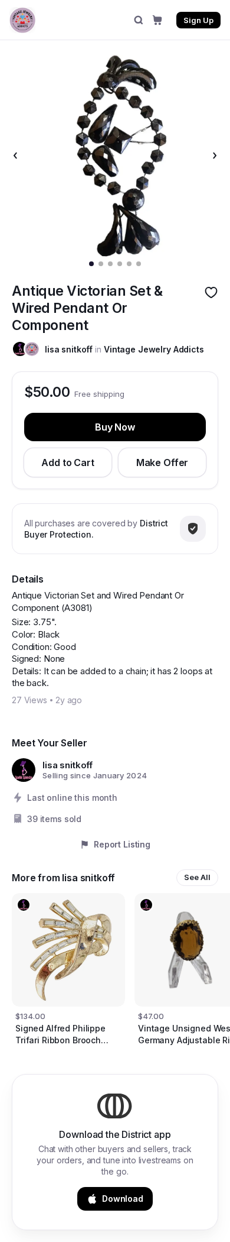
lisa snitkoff (69, 349)
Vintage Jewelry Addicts (154, 349)
